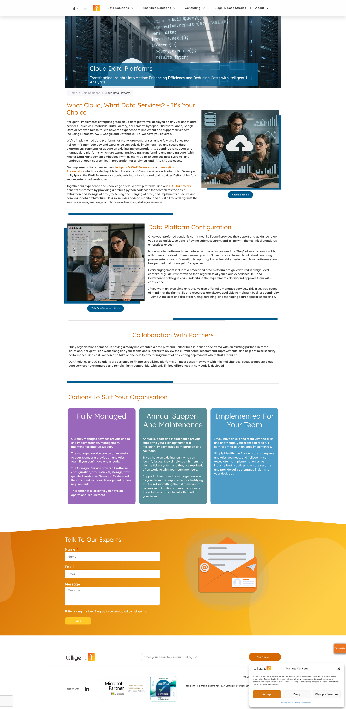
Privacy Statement (302, 703)
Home (73, 93)
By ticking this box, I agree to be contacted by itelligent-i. (107, 611)
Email (70, 566)
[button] (339, 669)
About (259, 8)
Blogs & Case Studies (230, 8)
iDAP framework (179, 186)
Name (70, 549)
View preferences (326, 694)
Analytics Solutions (157, 8)
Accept (267, 694)
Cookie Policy (287, 703)
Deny (296, 694)
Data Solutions (118, 8)
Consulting (193, 8)
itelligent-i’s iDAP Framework (134, 167)
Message (72, 584)
